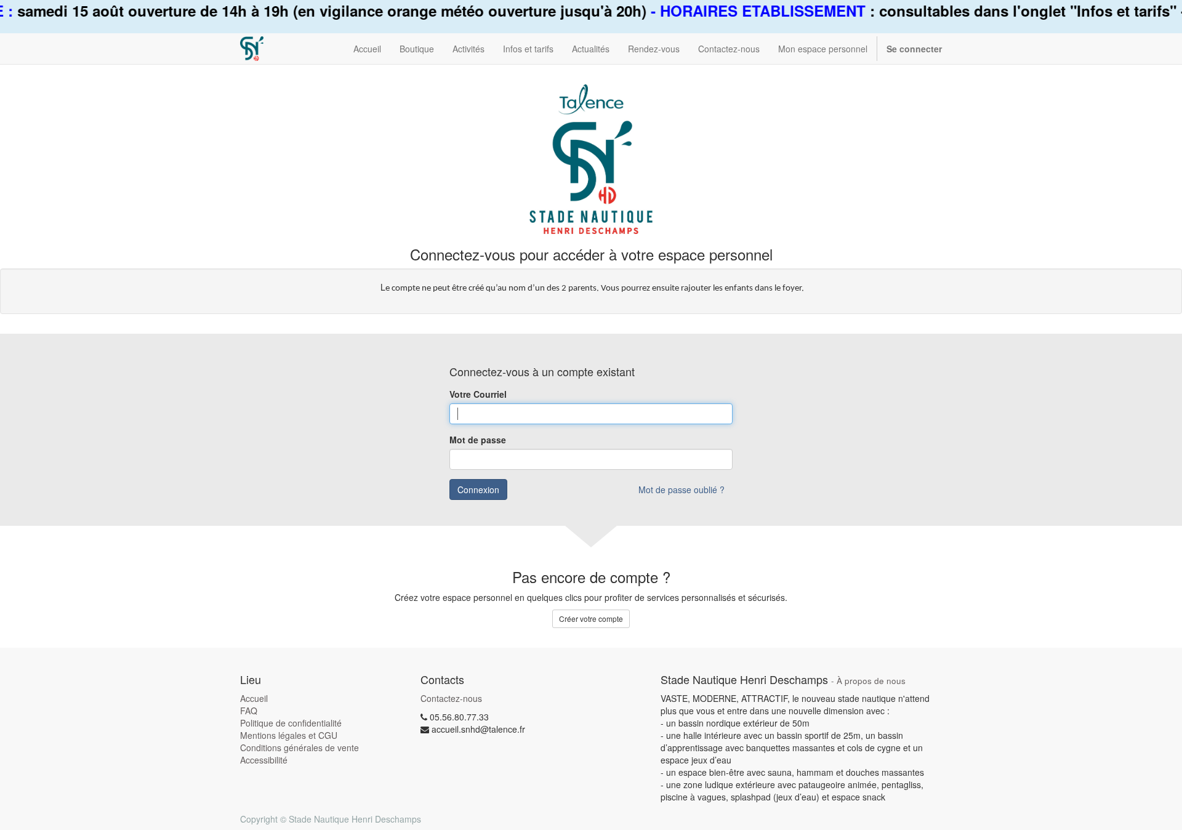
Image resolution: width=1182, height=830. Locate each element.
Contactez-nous (451, 698)
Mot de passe (477, 439)
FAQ (248, 710)
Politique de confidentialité (291, 723)
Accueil (254, 698)
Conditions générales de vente (299, 747)
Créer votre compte (591, 618)
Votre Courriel (478, 394)
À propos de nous (871, 681)
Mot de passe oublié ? (681, 489)
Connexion (478, 489)
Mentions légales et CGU (288, 735)
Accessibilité (263, 760)
